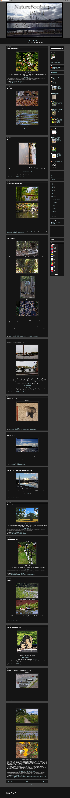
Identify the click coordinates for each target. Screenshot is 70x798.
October (54, 202)
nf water (37, 621)
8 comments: (22, 663)
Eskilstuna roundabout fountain (16, 342)
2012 (53, 196)
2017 (53, 189)
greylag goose (20, 776)
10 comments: (22, 176)
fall (26, 231)
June (54, 208)
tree (25, 533)
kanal (37, 231)
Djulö (20, 621)
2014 (53, 193)
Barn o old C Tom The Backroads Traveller (56, 138)
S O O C (31, 171)
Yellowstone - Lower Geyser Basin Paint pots (59, 87)
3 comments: (22, 620)
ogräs (30, 776)
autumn (11, 231)
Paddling (9, 580)
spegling (8, 232)
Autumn (9, 88)
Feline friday (53, 173)
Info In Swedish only (27, 385)
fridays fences (32, 231)
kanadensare (31, 621)
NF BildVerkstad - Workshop (55, 94)
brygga (17, 621)
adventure (11, 336)
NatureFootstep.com (35, 40)
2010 (53, 216)
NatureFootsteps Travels (56, 85)
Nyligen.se (53, 179)
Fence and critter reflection (14, 183)
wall (35, 429)
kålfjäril (23, 776)
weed (14, 777)
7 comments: (22, 428)
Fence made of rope (12, 539)
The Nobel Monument (28, 383)
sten (29, 664)
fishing (25, 621)
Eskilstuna (12, 392)
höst (35, 231)
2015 (53, 192)
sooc (31, 177)
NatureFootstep (17, 429)
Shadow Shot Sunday (25, 171)
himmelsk (14, 464)
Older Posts (45, 781)
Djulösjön (22, 621)
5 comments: (22, 81)
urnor (40, 392)
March (54, 212)
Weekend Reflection (34, 493)
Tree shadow (10, 504)
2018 (53, 187)
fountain (18, 392)
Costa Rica (12, 82)
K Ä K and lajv (11, 238)
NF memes (35, 659)
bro (15, 231)
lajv (31, 336)
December (55, 197)
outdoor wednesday (40, 776)
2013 (53, 195)
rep (15, 177)
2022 (53, 186)
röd (20, 82)
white (23, 82)
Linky (52, 175)
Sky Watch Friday (30, 458)
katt (39, 231)
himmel (11, 464)
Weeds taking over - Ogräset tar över (17, 706)
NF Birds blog (54, 101)
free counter (53, 221)
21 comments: (22, 775)
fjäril (14, 776)
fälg (10, 700)
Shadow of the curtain (13, 140)
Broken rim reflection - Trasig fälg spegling (19, 670)
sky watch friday (22, 464)
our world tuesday (35, 336)
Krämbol (41, 231)
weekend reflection (21, 232)
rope (17, 177)
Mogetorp (28, 574)
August (54, 205)
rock (16, 664)
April (54, 211)
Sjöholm (45, 776)
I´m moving (54, 82)
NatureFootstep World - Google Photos (56, 68)
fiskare (28, 621)
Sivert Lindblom (36, 392)
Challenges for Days (56, 153)
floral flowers (16, 82)
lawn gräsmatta (12, 664)
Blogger (40, 795)
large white (27, 776)
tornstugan (11, 777)
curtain (11, 177)
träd (23, 533)
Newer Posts (9, 781)
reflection (45, 231)
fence (29, 231)
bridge (14, 231)
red (19, 82)
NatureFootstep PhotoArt (57, 77)
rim (15, 700)
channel (25, 231)
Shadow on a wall (12, 398)
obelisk (20, 392)
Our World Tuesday (27, 128)
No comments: (22, 335)
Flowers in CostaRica (13, 48)
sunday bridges (15, 232)
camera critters (19, 231)
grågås (16, 776)
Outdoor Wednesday (22, 771)
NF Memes (31, 459)
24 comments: (22, 463)
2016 (53, 190)
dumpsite (18, 336)
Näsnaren (18, 464)
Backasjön (12, 621)
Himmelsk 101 (24, 458)
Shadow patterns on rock (14, 627)
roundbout (32, 392)
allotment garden (13, 574)
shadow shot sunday (24, 177)
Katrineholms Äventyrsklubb (26, 336)
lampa (13, 429)
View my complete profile (55, 62)
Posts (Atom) (29, 784)
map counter (53, 223)
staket (11, 232)
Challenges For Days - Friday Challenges (58, 155)
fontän (15, 392)
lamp (11, 429)
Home (27, 781)
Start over (53, 78)
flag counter (53, 220)
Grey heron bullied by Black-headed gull (59, 103)
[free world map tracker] (55, 222)
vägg (33, 429)
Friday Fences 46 (27, 569)
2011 (53, 214)
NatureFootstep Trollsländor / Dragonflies (57, 118)
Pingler (52, 177)
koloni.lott (24, 574)
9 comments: (22, 132)
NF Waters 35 (27, 616)
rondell (29, 392)
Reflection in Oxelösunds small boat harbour (19, 470)
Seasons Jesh (53, 172)
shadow (19, 177)
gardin (14, 177)
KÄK (20, 336)
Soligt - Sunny (11, 435)
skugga (29, 177)
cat (22, 231)
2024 (53, 184)
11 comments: (22, 391)
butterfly (11, 776)
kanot (35, 621)
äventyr (15, 336)
